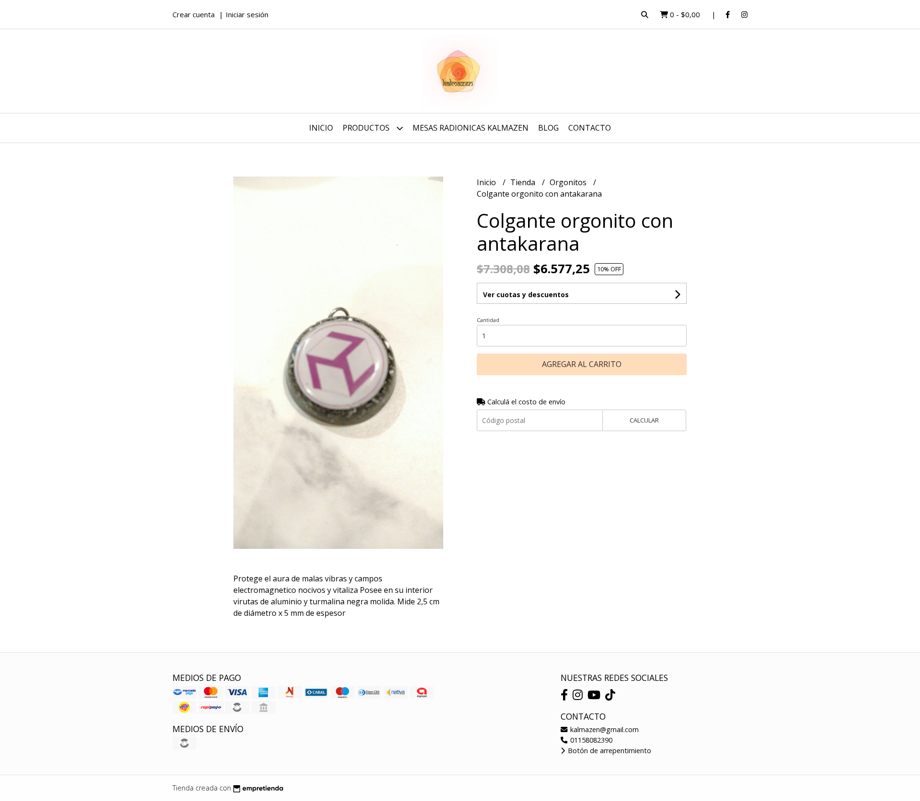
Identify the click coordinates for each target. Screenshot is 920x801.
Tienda (523, 182)
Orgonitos (569, 182)
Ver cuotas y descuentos (526, 294)
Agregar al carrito (581, 364)
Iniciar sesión (247, 14)
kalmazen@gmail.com (603, 729)
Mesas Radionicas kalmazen (471, 127)
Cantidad (488, 319)
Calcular (644, 420)
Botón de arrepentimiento (608, 750)
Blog (548, 127)
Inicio (321, 127)
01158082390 (590, 740)
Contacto (589, 127)
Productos (367, 127)
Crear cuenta (193, 14)
